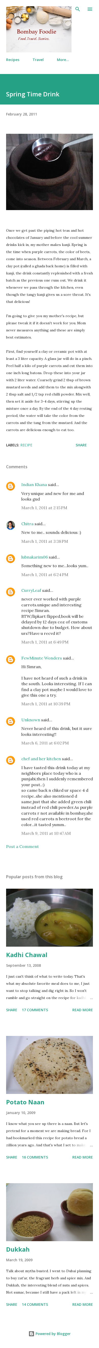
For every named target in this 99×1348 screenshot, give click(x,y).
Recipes (12, 59)
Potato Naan (25, 1102)
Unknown (30, 719)
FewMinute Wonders (41, 658)
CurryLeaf (31, 590)
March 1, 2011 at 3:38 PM (44, 541)
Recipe (26, 445)
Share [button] (81, 445)
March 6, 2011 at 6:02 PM (45, 742)
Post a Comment (22, 846)
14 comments (35, 1304)
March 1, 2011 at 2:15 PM (44, 507)
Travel (38, 59)
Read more (82, 1009)
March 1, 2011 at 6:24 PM (44, 574)
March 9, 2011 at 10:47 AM (46, 833)
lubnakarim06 (34, 557)
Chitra (27, 523)
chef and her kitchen (41, 758)
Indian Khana (34, 484)
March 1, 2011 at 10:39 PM (45, 703)
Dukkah (18, 1249)
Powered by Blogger (53, 1333)
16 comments (35, 1157)
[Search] (78, 9)
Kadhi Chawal (26, 954)
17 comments (35, 1009)
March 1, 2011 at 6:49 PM (45, 641)
